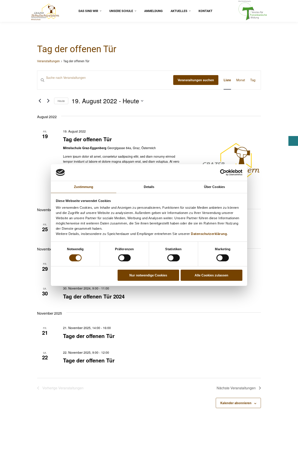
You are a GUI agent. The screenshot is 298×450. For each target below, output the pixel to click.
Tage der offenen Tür (89, 336)
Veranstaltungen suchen (196, 80)
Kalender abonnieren (236, 403)
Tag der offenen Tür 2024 (94, 296)
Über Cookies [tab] (214, 187)
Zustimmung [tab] (83, 187)
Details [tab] (149, 187)
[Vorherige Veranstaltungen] (39, 100)
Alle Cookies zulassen (211, 275)
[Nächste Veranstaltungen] (48, 100)
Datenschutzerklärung (209, 234)
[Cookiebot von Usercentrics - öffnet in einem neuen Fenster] (223, 172)
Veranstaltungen (48, 61)
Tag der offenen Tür (87, 139)
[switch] (124, 257)
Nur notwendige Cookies (148, 275)
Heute (61, 101)
